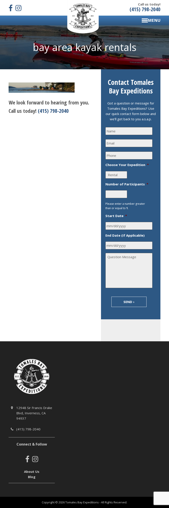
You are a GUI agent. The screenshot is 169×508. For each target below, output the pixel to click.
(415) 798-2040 (53, 110)
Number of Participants (126, 184)
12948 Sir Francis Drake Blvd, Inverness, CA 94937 (34, 413)
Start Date (116, 216)
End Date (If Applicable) (125, 235)
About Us (31, 471)
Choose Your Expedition (127, 165)
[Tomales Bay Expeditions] (83, 16)
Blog (31, 477)
